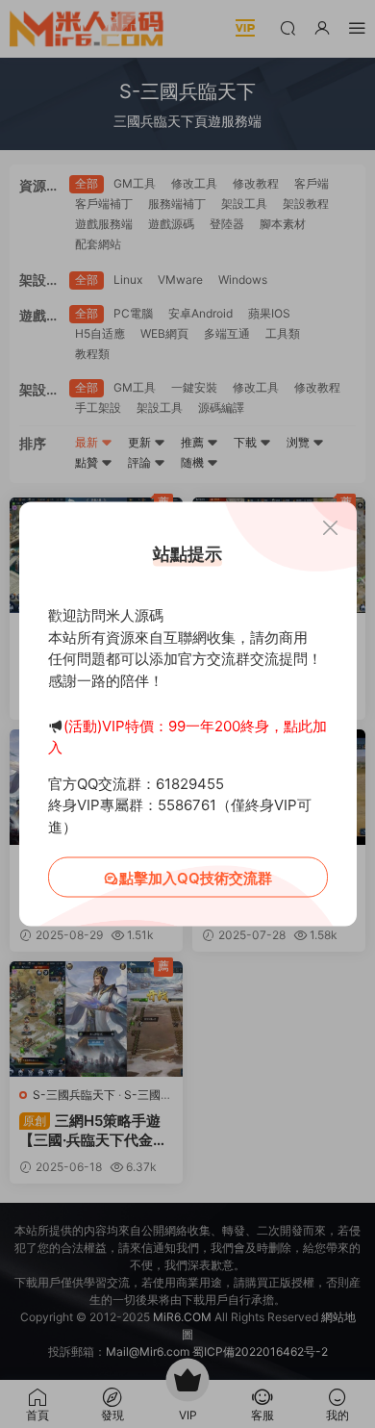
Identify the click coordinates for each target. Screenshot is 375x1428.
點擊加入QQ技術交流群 (195, 878)
